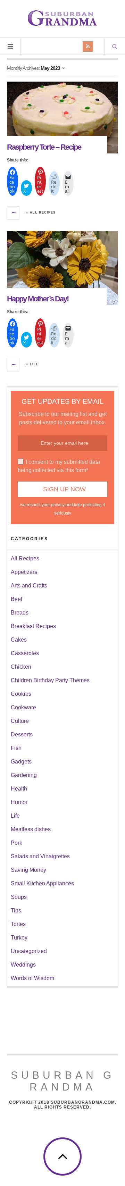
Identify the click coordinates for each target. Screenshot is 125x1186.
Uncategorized (29, 951)
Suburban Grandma (63, 1081)
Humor (19, 802)
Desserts (22, 734)
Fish (16, 748)
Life (34, 364)
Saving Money (28, 870)
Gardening (24, 775)
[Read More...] (13, 213)
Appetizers (24, 572)
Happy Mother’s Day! (37, 298)
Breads (19, 613)
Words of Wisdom (32, 978)
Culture (20, 721)
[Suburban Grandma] (62, 18)
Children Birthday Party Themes (50, 680)
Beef (16, 599)
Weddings (23, 965)
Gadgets (21, 762)
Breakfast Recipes (33, 626)
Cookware (23, 707)
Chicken (21, 667)
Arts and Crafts (29, 585)
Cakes (19, 640)
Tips (16, 910)
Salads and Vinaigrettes (40, 856)
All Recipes (43, 212)
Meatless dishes (31, 829)
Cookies (21, 694)
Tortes (18, 924)
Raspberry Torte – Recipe (44, 147)
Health (19, 789)
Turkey (19, 938)
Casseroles (25, 653)
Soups (19, 897)
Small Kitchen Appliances (42, 883)
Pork (16, 843)
